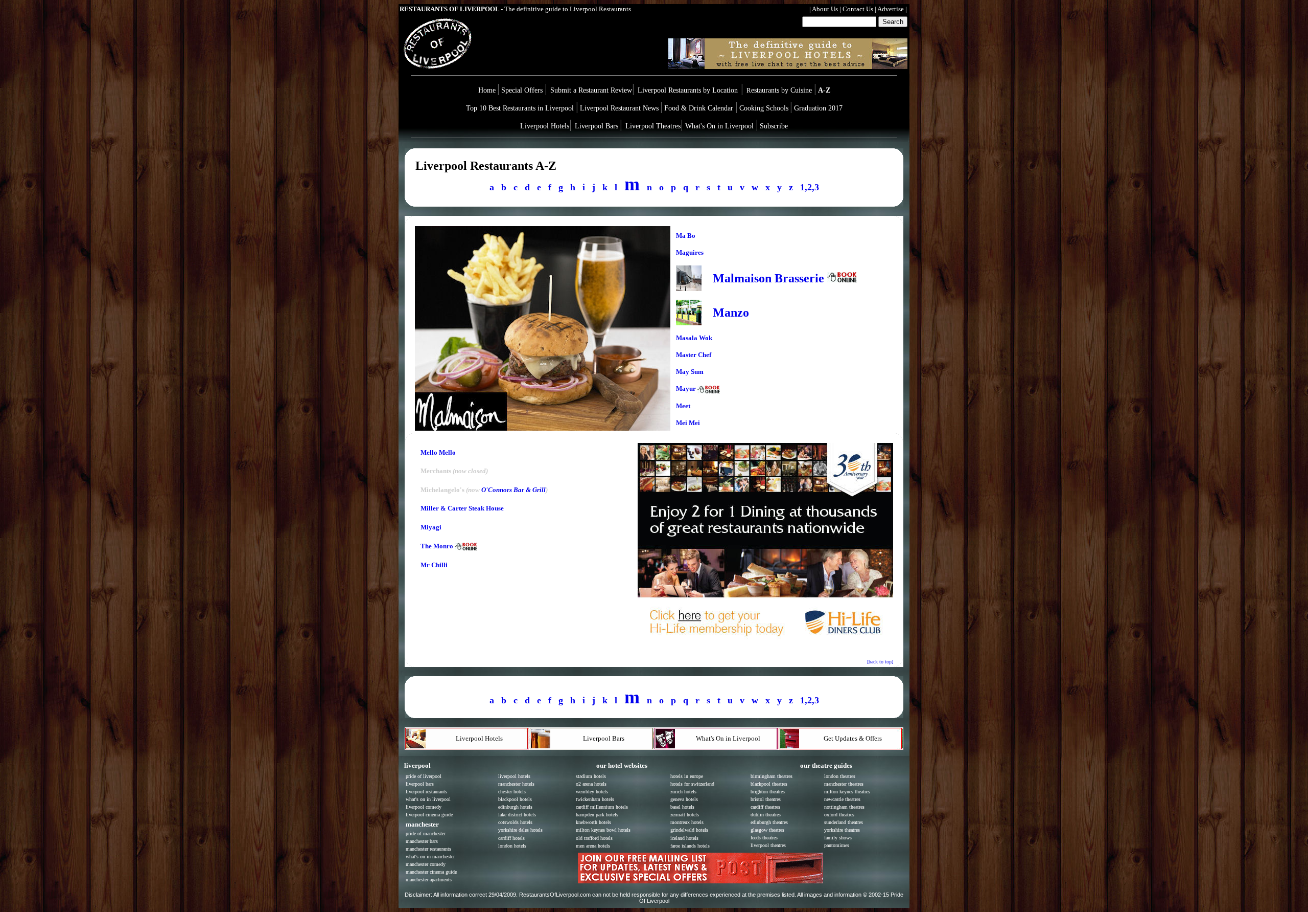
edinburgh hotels (515, 807)
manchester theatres (843, 784)
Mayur (686, 388)
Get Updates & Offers (853, 738)
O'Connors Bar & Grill (513, 490)
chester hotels (512, 791)
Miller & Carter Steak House (462, 508)
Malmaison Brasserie (768, 278)
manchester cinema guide (431, 872)
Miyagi (431, 527)
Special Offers (523, 90)
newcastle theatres (842, 799)
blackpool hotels (515, 799)
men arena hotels (593, 846)
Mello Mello (438, 452)
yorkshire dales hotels (520, 830)
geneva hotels (684, 799)
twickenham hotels (595, 799)
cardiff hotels (511, 838)
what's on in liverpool (428, 799)
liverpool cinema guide (429, 814)
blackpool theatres (769, 784)
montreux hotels (687, 822)
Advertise (890, 9)
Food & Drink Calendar (699, 108)
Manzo (731, 312)
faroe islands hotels (690, 846)
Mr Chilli (434, 565)
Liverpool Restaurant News (619, 108)
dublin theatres (766, 814)
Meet (683, 406)
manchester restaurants (428, 849)
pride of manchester (426, 833)
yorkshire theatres (842, 830)
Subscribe (774, 126)
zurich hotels (683, 791)
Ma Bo (685, 235)
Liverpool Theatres (653, 126)
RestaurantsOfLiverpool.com (555, 895)
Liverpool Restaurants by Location (688, 90)
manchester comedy (426, 864)
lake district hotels (517, 814)
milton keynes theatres (847, 791)
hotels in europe (686, 776)
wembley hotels (592, 791)
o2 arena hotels (591, 784)
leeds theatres (764, 837)
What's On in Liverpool (719, 126)
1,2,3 (809, 187)
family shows (838, 837)
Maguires (690, 252)
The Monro (437, 546)
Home (487, 90)
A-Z (824, 90)
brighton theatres (768, 791)
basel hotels (682, 807)
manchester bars (422, 841)
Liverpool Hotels (544, 126)
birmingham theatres (771, 776)
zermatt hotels (684, 814)
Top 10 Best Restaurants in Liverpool (521, 108)
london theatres (839, 776)
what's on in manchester (430, 856)
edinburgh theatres (769, 822)
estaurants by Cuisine (780, 90)
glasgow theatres (767, 830)
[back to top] (880, 661)
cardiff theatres (765, 807)
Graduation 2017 (818, 108)
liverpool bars (420, 784)
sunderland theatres (843, 822)
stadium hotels (591, 776)
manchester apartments (429, 879)
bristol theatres (766, 799)
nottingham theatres (844, 807)
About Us (825, 9)
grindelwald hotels (689, 830)
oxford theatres (839, 814)
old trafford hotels (594, 838)
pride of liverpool (423, 776)
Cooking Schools (763, 108)
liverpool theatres (768, 845)
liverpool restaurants (426, 791)
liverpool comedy (423, 807)
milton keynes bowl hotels (603, 830)
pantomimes (836, 845)
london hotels (512, 846)
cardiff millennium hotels (602, 807)
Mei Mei (688, 423)
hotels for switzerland (692, 784)
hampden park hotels (597, 814)
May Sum (690, 371)
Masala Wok (694, 338)
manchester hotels (516, 784)
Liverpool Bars (596, 126)
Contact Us (858, 9)
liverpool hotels (514, 776)
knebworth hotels (593, 822)
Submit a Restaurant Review (591, 90)
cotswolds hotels (515, 822)
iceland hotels (684, 838)
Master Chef (693, 355)
